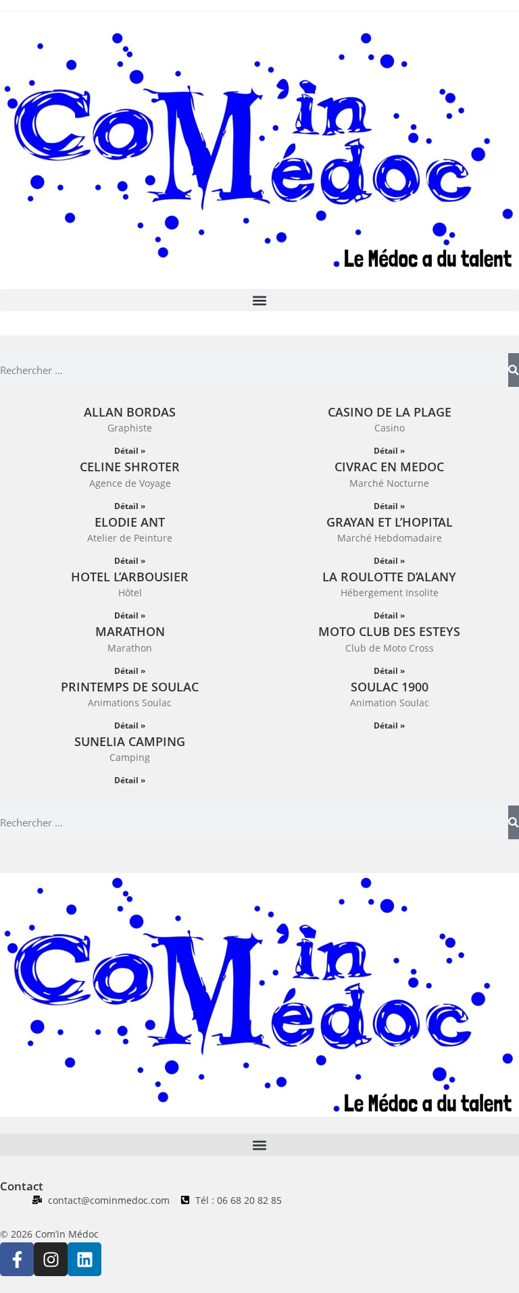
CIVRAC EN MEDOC (389, 466)
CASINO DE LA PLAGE (389, 412)
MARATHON (130, 631)
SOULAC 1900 (389, 687)
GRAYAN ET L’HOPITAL (389, 522)
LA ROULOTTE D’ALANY (389, 577)
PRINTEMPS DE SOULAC (130, 687)
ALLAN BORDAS (130, 412)
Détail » (129, 450)
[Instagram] (51, 1259)
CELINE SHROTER (130, 466)
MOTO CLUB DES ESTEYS (389, 631)
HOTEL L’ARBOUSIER (130, 577)
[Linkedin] (84, 1259)
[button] (259, 300)
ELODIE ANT (130, 522)
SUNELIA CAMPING (129, 741)
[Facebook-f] (17, 1259)
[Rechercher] (513, 370)
